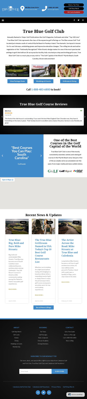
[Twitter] (78, 20)
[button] (74, 4)
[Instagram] (82, 20)
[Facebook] (74, 20)
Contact (70, 327)
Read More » (13, 289)
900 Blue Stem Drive (32, 7)
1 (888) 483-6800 (53, 7)
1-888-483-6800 (40, 89)
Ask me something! (77, 394)
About (16, 327)
